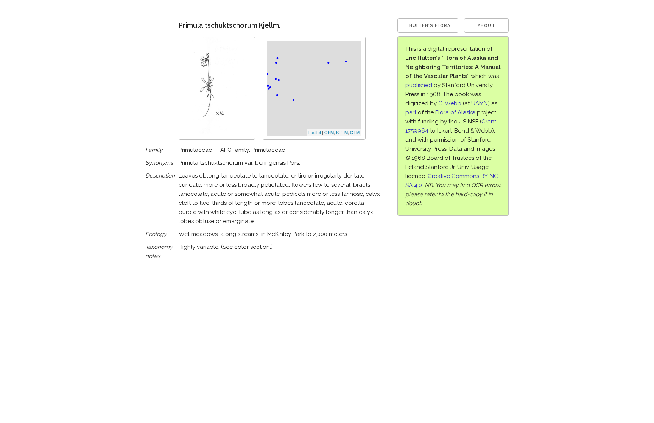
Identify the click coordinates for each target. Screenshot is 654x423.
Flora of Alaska (455, 112)
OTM (355, 132)
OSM (329, 132)
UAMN (479, 103)
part (410, 112)
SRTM (342, 132)
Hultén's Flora (429, 25)
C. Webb (449, 103)
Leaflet (314, 132)
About (486, 25)
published (418, 85)
